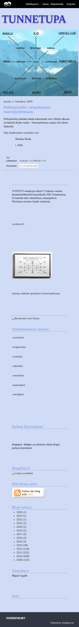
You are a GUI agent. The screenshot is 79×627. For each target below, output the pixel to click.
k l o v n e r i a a (28, 166)
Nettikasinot (32, 4)
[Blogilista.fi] (22, 473)
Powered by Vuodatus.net (62, 622)
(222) (23, 552)
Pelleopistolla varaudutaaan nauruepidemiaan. (27, 109)
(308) (23, 556)
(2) (21, 530)
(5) (21, 534)
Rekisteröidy (57, 4)
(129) (23, 549)
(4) (21, 541)
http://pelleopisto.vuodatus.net (21, 132)
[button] (40, 4)
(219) (23, 560)
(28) (22, 545)
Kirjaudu (71, 4)
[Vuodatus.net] (16, 618)
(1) (21, 512)
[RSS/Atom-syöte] (28, 492)
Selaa (46, 4)
